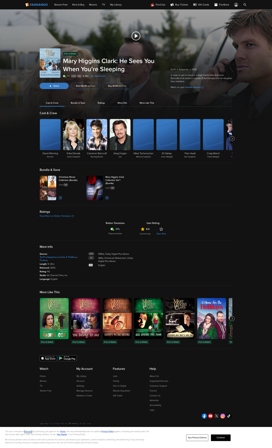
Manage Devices (84, 390)
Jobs (152, 410)
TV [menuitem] (103, 4)
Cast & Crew (52, 103)
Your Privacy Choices (197, 437)
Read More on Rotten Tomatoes (55, 216)
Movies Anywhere (121, 390)
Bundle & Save (78, 103)
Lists (115, 376)
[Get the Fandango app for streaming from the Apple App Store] (48, 358)
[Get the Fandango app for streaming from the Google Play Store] (67, 358)
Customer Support (158, 386)
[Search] (245, 4)
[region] (136, 437)
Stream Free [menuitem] (61, 4)
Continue (221, 437)
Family (116, 381)
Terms (63, 431)
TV (41, 386)
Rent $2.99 (85, 86)
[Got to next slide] (232, 138)
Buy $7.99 (117, 86)
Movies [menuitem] (93, 4)
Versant (28, 431)
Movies (43, 381)
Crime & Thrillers (67, 257)
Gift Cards (117, 395)
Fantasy (44, 260)
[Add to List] (60, 197)
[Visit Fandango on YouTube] (210, 416)
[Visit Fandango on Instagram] (222, 416)
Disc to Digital (119, 386)
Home (43, 376)
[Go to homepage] (37, 4)
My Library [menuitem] (116, 4)
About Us (154, 376)
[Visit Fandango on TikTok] (229, 416)
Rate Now (161, 233)
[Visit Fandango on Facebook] (204, 416)
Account (80, 381)
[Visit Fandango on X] (216, 416)
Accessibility (155, 405)
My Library (81, 376)
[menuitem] (201, 4)
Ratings (101, 103)
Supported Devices (159, 381)
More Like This (147, 103)
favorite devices (193, 87)
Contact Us (155, 395)
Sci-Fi (42, 257)
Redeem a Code (84, 395)
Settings (80, 386)
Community (145, 233)
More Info (122, 103)
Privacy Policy (107, 431)
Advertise (154, 400)
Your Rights (62, 434)
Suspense (52, 257)
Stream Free (45, 390)
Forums (153, 390)
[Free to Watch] (54, 318)
